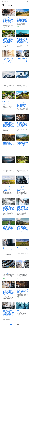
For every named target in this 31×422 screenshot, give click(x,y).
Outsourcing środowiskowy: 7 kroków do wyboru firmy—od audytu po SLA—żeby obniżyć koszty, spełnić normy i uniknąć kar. (22, 60)
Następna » (18, 324)
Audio (18, 310)
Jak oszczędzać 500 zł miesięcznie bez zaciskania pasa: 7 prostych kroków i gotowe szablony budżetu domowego (22, 166)
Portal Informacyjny (6, 1)
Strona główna (27, 1)
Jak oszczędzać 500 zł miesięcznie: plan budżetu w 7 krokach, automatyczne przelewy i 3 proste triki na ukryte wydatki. (22, 271)
